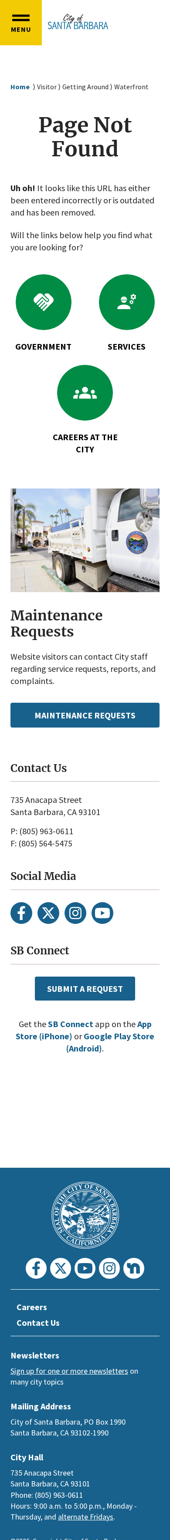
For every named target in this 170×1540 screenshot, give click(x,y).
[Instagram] (75, 913)
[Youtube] (102, 913)
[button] (21, 22)
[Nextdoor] (133, 1268)
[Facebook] (21, 913)
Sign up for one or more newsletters (69, 1371)
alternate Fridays (85, 1517)
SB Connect (70, 1023)
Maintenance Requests (85, 715)
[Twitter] (48, 913)
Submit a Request (85, 988)
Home (20, 86)
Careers (32, 1306)
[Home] (78, 21)
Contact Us (38, 1322)
